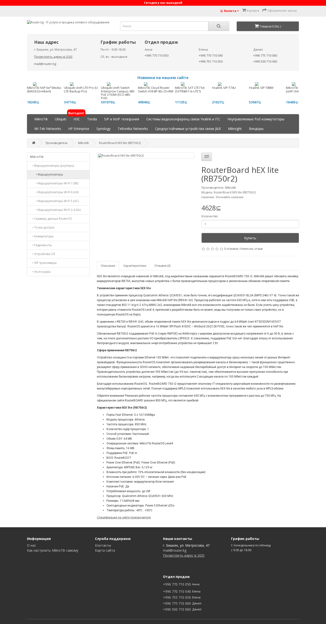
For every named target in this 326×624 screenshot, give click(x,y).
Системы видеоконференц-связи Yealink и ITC (183, 119)
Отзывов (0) (162, 266)
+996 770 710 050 (156, 55)
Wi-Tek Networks (47, 128)
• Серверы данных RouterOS (51, 219)
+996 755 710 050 (211, 61)
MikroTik (41, 119)
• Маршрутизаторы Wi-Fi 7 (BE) (54, 183)
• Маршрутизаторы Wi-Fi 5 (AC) (54, 201)
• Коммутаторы (41, 236)
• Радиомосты (41, 245)
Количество (209, 216)
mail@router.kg (45, 64)
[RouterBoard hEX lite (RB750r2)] (146, 155)
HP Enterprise (78, 128)
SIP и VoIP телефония (121, 119)
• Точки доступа (42, 227)
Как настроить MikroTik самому (52, 550)
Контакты (103, 545)
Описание (108, 266)
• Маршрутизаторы (46, 174)
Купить (250, 237)
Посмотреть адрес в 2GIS (53, 56)
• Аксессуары (40, 272)
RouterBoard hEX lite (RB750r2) (120, 143)
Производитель (57, 143)
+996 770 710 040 (211, 55)
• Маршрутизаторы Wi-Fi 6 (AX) (54, 192)
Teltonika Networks (133, 128)
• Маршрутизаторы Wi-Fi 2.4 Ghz (55, 210)
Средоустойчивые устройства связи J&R (188, 128)
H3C (77, 117)
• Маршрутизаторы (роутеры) (52, 166)
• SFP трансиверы (43, 263)
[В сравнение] (206, 156)
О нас (31, 545)
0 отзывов (231, 249)
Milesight (235, 128)
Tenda (92, 119)
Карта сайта (105, 550)
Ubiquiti (60, 119)
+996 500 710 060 (265, 61)
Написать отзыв (251, 249)
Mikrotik (83, 143)
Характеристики (134, 266)
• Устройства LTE (42, 254)
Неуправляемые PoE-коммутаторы (255, 119)
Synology (103, 128)
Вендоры (256, 128)
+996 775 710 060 (265, 55)
